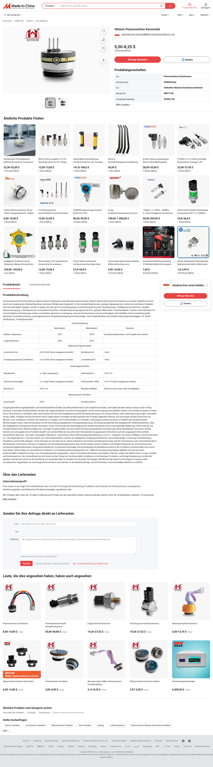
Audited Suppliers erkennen (140, 741)
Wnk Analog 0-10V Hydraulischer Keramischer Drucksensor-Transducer (53, 263)
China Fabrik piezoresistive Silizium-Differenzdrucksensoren (124, 263)
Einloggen (205, 7)
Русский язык (115, 746)
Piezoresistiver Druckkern (56, 681)
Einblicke (158, 741)
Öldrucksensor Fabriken (62, 725)
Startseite (7, 20)
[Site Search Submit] (170, 6)
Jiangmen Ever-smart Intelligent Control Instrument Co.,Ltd (147, 34)
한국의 (127, 746)
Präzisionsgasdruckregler (183, 681)
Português (93, 746)
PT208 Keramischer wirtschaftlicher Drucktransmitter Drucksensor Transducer (53, 212)
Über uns (26, 741)
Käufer (164, 14)
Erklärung (37, 741)
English (19, 746)
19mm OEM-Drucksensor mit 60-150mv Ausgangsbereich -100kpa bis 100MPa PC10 (19, 212)
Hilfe (180, 14)
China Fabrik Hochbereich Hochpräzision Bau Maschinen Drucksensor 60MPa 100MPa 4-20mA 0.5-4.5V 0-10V (87, 263)
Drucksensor (42, 20)
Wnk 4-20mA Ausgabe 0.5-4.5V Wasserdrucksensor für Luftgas (52, 160)
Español (71, 746)
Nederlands (147, 746)
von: (17, 523)
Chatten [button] (189, 59)
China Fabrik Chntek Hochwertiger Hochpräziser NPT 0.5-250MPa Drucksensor (192, 212)
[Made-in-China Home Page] (18, 6)
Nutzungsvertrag (51, 741)
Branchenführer (172, 741)
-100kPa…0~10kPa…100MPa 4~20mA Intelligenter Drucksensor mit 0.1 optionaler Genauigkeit (158, 212)
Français (60, 746)
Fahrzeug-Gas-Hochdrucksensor (144, 623)
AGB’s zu (109, 757)
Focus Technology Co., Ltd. (104, 752)
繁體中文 (40, 746)
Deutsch (81, 746)
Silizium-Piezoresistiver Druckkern (145, 681)
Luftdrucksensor (117, 725)
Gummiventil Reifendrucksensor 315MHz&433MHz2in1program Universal (157, 263)
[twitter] (189, 741)
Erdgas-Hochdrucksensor (99, 623)
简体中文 (29, 746)
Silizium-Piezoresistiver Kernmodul (18, 681)
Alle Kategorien (13, 14)
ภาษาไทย (166, 746)
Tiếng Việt (187, 746)
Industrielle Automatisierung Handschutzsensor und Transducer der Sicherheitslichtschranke (89, 161)
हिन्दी (157, 746)
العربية (136, 746)
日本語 (50, 746)
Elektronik (19, 20)
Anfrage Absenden (138, 59)
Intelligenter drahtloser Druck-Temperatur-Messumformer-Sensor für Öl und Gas (19, 263)
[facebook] (183, 741)
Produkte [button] (49, 5)
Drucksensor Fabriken (35, 725)
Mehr (5, 730)
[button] (161, 5)
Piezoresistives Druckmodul (15, 623)
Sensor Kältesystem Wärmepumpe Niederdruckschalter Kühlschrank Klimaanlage (192, 263)
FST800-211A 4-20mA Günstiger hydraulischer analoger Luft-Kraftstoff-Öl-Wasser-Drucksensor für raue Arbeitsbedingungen (192, 161)
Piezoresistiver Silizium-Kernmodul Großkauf (151, 725)
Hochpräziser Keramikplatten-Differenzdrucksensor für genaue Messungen (18, 161)
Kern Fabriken (85, 725)
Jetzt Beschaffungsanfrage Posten (90, 563)
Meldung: (15, 539)
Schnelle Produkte (119, 741)
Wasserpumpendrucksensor (184, 623)
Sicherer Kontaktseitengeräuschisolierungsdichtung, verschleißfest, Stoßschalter (124, 161)
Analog (100, 725)
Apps (191, 14)
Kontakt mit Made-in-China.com (95, 741)
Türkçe (176, 746)
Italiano (103, 746)
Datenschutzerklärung (70, 741)
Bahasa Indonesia (202, 746)
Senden (26, 563)
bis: (17, 531)
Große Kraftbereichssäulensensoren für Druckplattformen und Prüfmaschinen (122, 212)
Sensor (30, 20)
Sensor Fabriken (12, 725)
